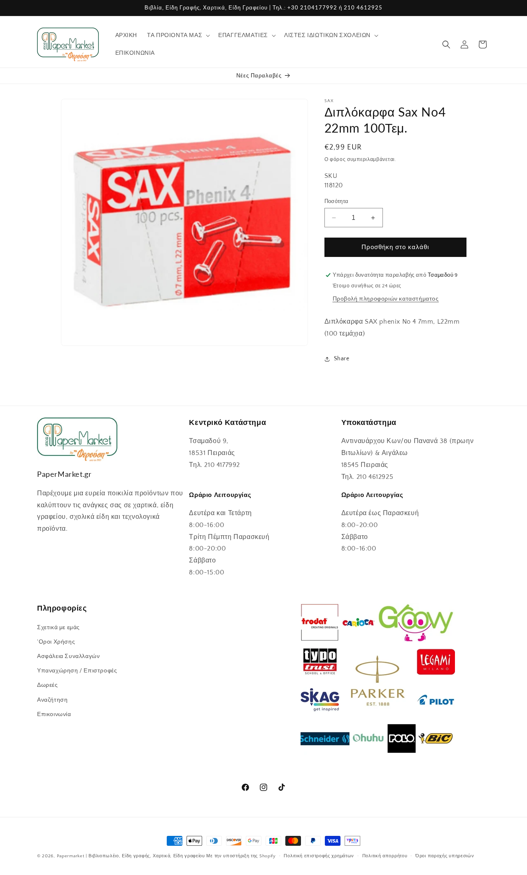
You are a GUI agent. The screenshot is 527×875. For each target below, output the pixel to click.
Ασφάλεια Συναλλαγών (68, 656)
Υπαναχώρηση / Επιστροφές (77, 670)
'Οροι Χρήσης (56, 641)
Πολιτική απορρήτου (385, 856)
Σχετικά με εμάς (58, 627)
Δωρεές (47, 685)
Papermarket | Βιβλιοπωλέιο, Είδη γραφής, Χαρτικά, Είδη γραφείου (131, 856)
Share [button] (342, 358)
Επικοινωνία (54, 714)
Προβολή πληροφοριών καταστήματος (386, 299)
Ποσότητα (336, 201)
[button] (177, 35)
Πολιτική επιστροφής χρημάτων (319, 856)
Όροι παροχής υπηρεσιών (444, 856)
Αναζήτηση (52, 699)
